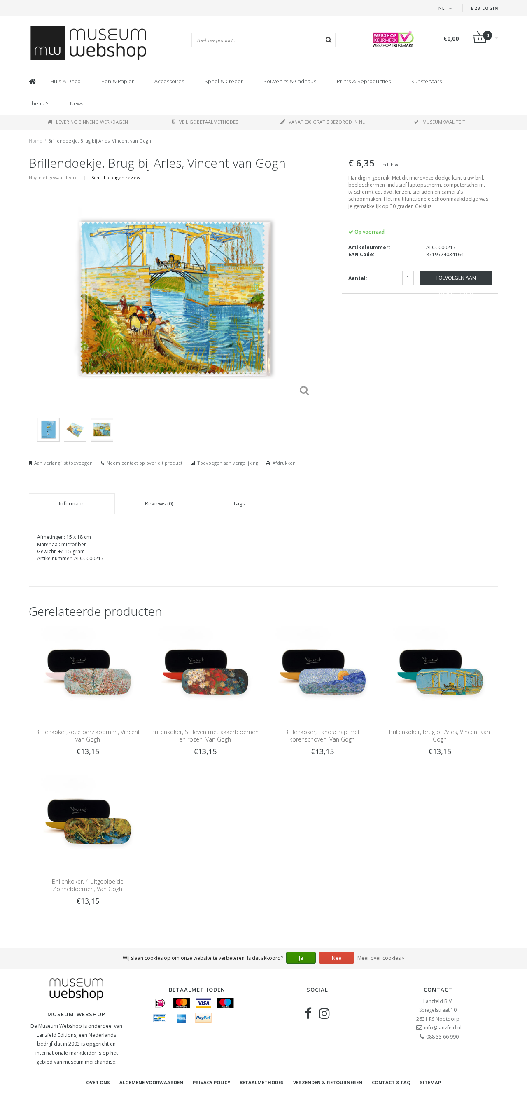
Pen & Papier (117, 81)
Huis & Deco (65, 81)
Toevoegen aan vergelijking (227, 463)
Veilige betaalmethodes (208, 122)
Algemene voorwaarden (151, 1082)
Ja (301, 958)
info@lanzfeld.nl (443, 1027)
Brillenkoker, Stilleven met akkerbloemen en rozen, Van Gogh (205, 735)
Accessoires (169, 81)
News (76, 103)
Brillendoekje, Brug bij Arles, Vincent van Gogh (99, 141)
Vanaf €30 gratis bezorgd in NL (327, 122)
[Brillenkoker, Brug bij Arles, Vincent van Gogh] (439, 671)
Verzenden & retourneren (327, 1082)
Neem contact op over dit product (144, 463)
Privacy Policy (211, 1082)
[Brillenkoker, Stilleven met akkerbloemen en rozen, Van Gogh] (204, 671)
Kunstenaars (426, 81)
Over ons (98, 1082)
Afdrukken (284, 463)
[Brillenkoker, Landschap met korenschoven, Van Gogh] (322, 671)
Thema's (39, 103)
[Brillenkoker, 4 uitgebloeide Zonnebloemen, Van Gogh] (87, 821)
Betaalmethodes (262, 1082)
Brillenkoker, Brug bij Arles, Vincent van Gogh (439, 735)
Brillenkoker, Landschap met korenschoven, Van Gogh (322, 735)
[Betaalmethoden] (159, 1003)
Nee (336, 958)
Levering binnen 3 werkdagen (92, 122)
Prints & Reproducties (364, 81)
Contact (438, 989)
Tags (239, 503)
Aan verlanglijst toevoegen (63, 463)
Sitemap (430, 1082)
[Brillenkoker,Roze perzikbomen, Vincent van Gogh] (87, 671)
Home (35, 141)
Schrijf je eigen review (115, 177)
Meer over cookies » (380, 958)
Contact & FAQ (391, 1082)
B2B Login (484, 8)
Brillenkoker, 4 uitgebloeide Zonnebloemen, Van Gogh (88, 885)
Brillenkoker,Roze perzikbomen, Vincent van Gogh (87, 735)
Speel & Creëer (224, 81)
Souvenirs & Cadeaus (290, 81)
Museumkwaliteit (443, 122)
